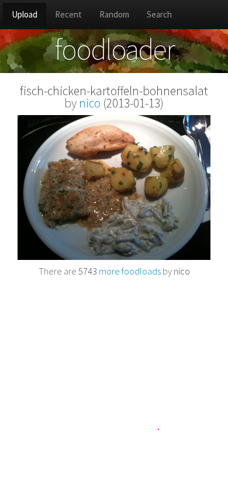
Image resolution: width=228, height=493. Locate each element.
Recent (68, 14)
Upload (24, 14)
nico (90, 103)
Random (114, 14)
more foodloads (119, 271)
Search (159, 14)
